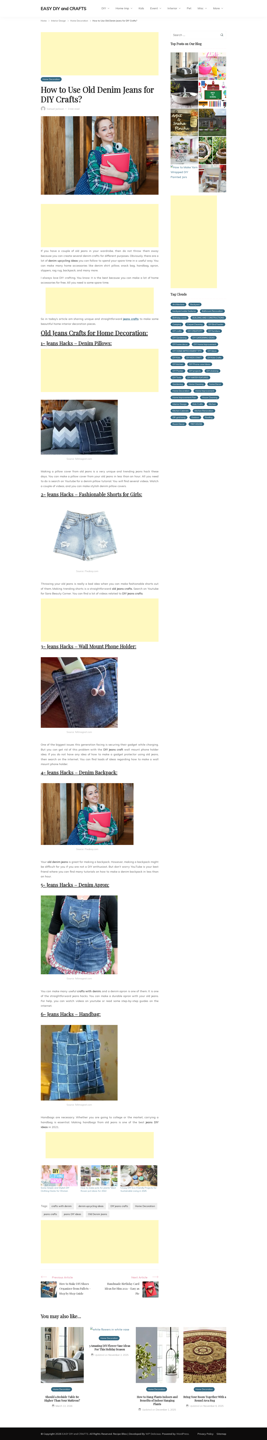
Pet (189, 8)
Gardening (178, 384)
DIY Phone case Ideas (199, 364)
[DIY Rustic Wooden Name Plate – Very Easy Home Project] (184, 122)
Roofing (208, 417)
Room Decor (178, 424)
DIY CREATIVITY (195, 331)
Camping (177, 324)
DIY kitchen (178, 364)
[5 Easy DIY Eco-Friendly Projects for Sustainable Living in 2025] (139, 1175)
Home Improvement (204, 391)
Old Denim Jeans (97, 1214)
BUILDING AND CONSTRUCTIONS (208, 317)
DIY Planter (178, 371)
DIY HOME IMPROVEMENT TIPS (187, 351)
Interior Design (180, 404)
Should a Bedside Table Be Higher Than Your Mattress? (62, 1398)
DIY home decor (180, 344)
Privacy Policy (205, 1433)
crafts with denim (61, 1206)
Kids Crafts (198, 404)
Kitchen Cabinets (181, 410)
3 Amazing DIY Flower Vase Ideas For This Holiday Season (109, 1347)
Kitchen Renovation (204, 410)
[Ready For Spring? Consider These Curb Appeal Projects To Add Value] (184, 150)
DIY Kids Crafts (214, 357)
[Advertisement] (100, 53)
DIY (104, 8)
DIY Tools (177, 377)
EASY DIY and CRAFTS (63, 8)
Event (154, 8)
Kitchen (212, 404)
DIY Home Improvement (205, 344)
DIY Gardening (179, 337)
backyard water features (184, 311)
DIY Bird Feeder (215, 324)
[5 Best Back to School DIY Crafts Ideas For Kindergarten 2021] (212, 94)
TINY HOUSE (196, 424)
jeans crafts (131, 319)
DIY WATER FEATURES (197, 377)
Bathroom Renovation (212, 311)
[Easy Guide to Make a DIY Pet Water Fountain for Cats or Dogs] (184, 94)
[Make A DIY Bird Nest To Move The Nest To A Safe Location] (212, 150)
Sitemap (221, 1433)
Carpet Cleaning (195, 324)
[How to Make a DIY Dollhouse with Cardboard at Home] (212, 178)
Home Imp (122, 8)
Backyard (194, 304)
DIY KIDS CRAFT (194, 357)
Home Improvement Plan (184, 397)
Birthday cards (179, 317)
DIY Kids (176, 357)
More (216, 8)
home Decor (215, 384)
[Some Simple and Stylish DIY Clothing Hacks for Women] (59, 1175)
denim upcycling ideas (91, 1206)
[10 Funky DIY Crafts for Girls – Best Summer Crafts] (212, 66)
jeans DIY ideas (72, 1214)
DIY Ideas (212, 351)
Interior (172, 8)
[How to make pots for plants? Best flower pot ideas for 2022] (99, 1175)
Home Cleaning (196, 384)
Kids (141, 8)
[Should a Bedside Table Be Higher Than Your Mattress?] (184, 66)
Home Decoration (51, 79)
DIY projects (195, 371)
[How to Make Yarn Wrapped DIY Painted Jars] (184, 172)
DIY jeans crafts (119, 1206)
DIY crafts (177, 331)
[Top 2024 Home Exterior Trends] (212, 122)
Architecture (178, 304)
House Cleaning (209, 397)
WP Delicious (153, 1433)
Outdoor (195, 417)
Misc (200, 8)
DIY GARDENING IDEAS (204, 337)
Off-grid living (179, 417)
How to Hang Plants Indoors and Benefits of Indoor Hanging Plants (157, 1400)
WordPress (182, 1433)
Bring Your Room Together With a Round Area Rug (204, 1398)
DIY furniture (214, 331)
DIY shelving (212, 371)
